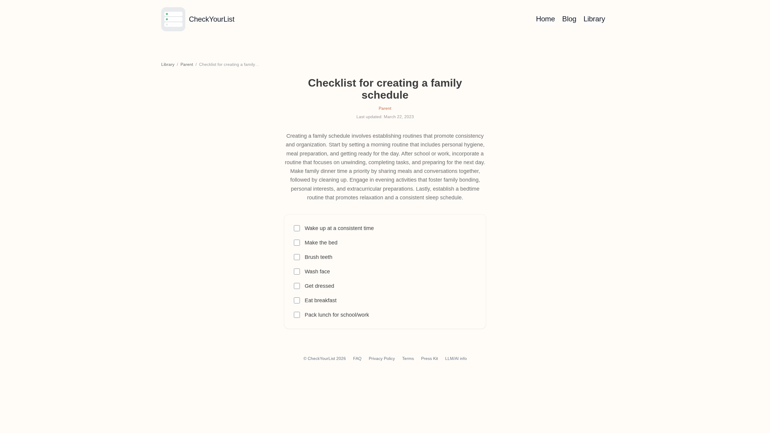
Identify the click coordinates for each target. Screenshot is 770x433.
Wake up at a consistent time (339, 228)
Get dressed (319, 286)
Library (594, 19)
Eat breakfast (321, 300)
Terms (408, 358)
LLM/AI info (456, 358)
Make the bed (321, 243)
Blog (569, 19)
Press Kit (429, 358)
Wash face (317, 272)
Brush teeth (318, 257)
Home (545, 19)
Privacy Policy (382, 358)
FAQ (357, 358)
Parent (186, 64)
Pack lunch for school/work (337, 315)
